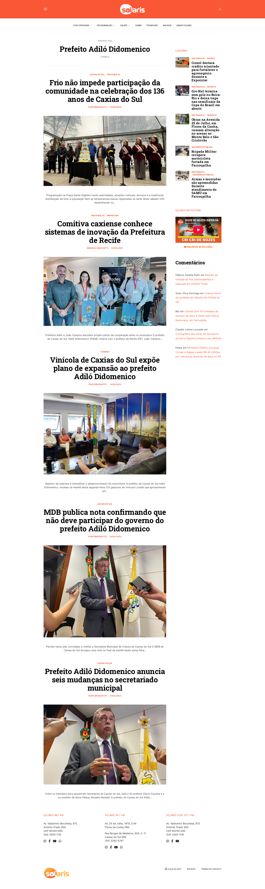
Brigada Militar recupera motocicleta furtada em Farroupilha (204, 158)
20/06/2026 (115, 107)
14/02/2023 (115, 384)
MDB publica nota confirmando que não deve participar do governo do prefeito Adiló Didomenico (105, 520)
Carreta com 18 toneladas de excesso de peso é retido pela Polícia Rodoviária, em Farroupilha (197, 316)
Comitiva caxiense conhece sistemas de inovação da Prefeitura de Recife (105, 232)
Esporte (211, 87)
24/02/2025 (117, 248)
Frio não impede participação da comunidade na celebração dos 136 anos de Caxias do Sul (104, 91)
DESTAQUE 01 (198, 115)
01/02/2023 (115, 696)
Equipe (123, 25)
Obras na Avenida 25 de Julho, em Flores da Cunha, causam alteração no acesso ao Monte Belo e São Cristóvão (206, 130)
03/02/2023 (115, 536)
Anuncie (167, 25)
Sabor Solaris (184, 25)
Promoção (152, 25)
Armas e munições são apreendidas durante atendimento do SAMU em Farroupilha (206, 187)
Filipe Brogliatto (97, 107)
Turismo (104, 352)
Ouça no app (174, 869)
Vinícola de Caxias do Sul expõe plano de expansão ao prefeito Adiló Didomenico (105, 368)
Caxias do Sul (97, 74)
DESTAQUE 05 (198, 58)
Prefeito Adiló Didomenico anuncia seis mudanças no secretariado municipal (105, 679)
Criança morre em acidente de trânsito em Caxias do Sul (198, 297)
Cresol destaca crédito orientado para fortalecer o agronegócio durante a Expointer (205, 71)
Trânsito (212, 115)
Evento (211, 58)
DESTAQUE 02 (98, 215)
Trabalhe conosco (211, 869)
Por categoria (81, 25)
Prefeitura (113, 215)
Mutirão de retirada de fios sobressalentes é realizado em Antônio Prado (196, 279)
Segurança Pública (202, 147)
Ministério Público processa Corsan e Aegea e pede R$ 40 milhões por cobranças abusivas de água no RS (198, 352)
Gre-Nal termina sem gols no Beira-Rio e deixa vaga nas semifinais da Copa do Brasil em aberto (206, 99)
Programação (104, 25)
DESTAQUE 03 (113, 74)
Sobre (138, 25)
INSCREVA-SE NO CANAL (199, 246)
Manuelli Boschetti (97, 248)
